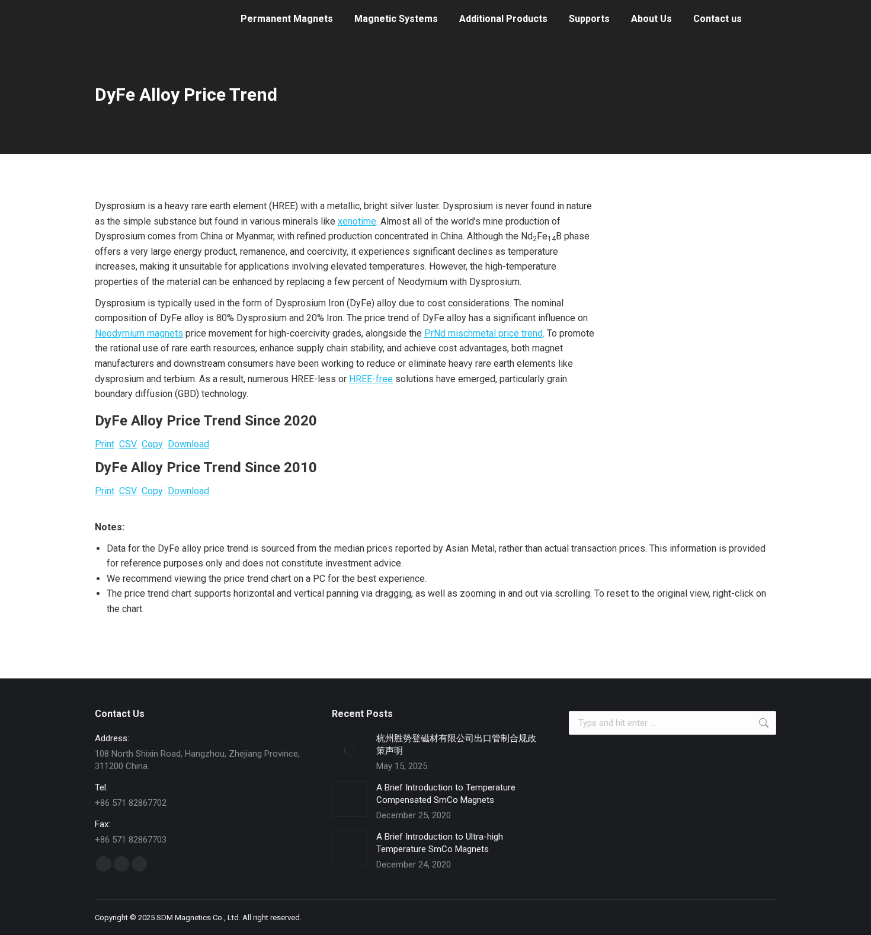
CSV (128, 444)
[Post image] (349, 750)
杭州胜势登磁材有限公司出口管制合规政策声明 (456, 744)
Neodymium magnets (139, 333)
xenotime (357, 221)
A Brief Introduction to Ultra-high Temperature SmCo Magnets (439, 842)
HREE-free (371, 379)
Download (188, 444)
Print (104, 444)
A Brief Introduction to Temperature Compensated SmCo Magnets (445, 793)
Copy (152, 444)
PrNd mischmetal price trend (483, 333)
